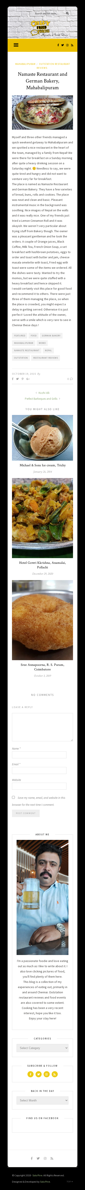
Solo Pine (37, 1175)
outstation (21, 357)
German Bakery (51, 335)
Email (16, 764)
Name (16, 748)
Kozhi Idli (43, 393)
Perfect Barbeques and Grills (41, 399)
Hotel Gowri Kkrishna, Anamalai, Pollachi (42, 565)
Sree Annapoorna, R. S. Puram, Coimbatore (42, 667)
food (34, 335)
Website (16, 780)
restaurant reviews (45, 357)
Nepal (48, 350)
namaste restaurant (26, 350)
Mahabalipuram (25, 63)
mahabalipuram (23, 343)
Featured (19, 335)
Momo (42, 343)
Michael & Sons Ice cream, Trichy (43, 465)
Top (69, 1181)
